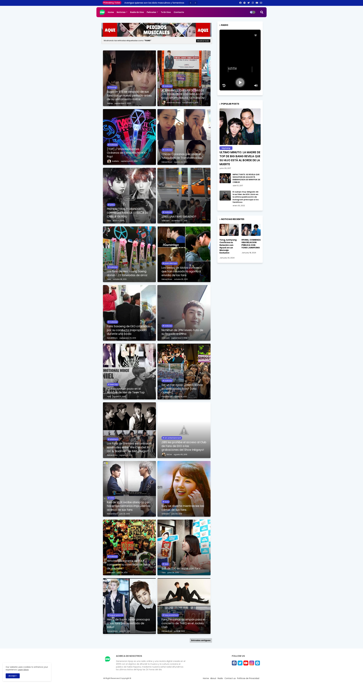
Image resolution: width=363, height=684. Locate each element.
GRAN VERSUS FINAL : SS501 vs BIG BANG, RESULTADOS (153, 2)
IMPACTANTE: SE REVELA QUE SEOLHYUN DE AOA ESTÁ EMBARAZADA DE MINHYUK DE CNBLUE (246, 178)
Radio (220, 678)
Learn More (23, 669)
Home (111, 12)
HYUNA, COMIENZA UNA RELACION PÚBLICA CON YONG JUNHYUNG (251, 244)
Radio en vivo (137, 12)
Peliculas (151, 12)
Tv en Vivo (166, 12)
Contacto (179, 12)
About (213, 678)
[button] (190, 3)
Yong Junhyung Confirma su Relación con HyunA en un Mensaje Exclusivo (228, 246)
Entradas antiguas (201, 640)
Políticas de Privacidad (248, 678)
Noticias (121, 12)
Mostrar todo (203, 40)
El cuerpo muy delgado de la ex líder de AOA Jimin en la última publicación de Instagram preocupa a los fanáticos (245, 197)
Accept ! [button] (13, 675)
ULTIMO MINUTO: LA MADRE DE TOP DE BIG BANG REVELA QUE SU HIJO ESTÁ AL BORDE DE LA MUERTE (240, 158)
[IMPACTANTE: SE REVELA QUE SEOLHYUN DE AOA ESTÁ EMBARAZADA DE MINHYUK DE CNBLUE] (225, 178)
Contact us (230, 678)
